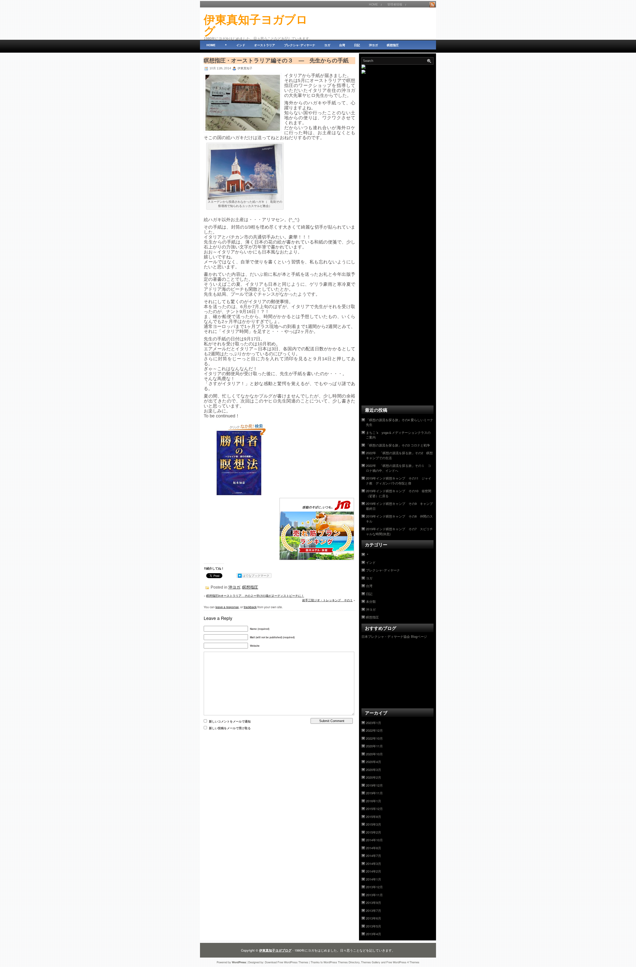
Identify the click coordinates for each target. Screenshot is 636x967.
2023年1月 (373, 722)
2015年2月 (373, 832)
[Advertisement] (377, 22)
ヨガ (327, 45)
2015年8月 (373, 816)
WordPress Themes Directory (341, 962)
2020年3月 (373, 769)
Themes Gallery (370, 962)
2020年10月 (374, 754)
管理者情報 (394, 4)
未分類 (371, 601)
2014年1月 (373, 879)
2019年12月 (374, 785)
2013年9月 (373, 902)
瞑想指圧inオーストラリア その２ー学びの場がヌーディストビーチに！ (255, 595)
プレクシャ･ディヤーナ (299, 45)
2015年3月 (373, 824)
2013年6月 (373, 918)
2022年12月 (374, 730)
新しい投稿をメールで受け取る (230, 728)
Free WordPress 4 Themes (402, 962)
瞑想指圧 (393, 45)
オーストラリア (264, 45)
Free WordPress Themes (293, 962)
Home (373, 4)
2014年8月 (373, 848)
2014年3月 (373, 863)
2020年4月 (373, 761)
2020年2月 (373, 777)
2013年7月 (373, 910)
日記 (357, 45)
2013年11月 (374, 894)
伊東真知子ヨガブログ (256, 25)
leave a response (227, 607)
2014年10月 (374, 840)
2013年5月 (373, 926)
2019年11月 (374, 793)
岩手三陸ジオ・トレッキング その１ (327, 600)
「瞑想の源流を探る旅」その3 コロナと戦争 (398, 445)
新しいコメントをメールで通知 (230, 721)
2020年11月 (374, 746)
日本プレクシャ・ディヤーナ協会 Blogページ (394, 636)
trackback (250, 607)
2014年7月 (373, 855)
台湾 (342, 45)
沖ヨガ (373, 45)
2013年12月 (374, 887)
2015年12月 (374, 808)
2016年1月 (373, 801)
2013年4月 (373, 933)
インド (240, 45)
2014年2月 (373, 871)
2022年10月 (374, 738)
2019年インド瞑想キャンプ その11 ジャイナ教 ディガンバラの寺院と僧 (398, 480)
